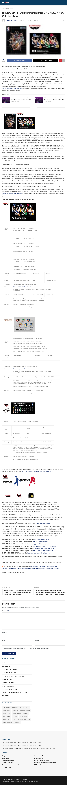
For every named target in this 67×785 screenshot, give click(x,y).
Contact (25, 779)
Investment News (8, 686)
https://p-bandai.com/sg (38, 544)
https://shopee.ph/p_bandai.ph (44, 548)
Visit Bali (17, 722)
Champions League (25, 710)
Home (3, 8)
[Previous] (32, 107)
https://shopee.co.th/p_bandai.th (12, 88)
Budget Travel (6, 710)
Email (4, 640)
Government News (8, 682)
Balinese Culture (16, 707)
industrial (25, 713)
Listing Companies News (10, 689)
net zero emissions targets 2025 (21, 719)
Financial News (7, 679)
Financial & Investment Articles (13, 676)
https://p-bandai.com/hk (41, 539)
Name (4, 632)
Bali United (26, 707)
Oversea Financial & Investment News (14, 692)
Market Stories (23, 716)
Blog (3, 662)
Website (37, 640)
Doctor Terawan (17, 713)
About (3, 779)
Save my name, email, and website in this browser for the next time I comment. (26, 648)
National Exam (7, 719)
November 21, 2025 (24, 20)
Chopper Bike (6, 713)
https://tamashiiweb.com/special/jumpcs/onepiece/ (37, 471)
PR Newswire (9, 8)
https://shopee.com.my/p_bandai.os (45, 546)
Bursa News (6, 666)
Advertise (10, 779)
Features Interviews (9, 672)
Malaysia (15, 716)
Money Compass (11, 20)
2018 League (6, 707)
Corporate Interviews (9, 669)
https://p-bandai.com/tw (40, 542)
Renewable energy (8, 722)
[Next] (35, 107)
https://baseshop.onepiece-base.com (38, 553)
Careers (18, 779)
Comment (5, 611)
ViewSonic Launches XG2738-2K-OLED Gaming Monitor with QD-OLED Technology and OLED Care (28, 748)
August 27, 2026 (15, 101)
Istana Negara (6, 716)
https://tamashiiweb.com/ (43, 523)
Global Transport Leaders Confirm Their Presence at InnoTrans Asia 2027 (21, 98)
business (15, 710)
